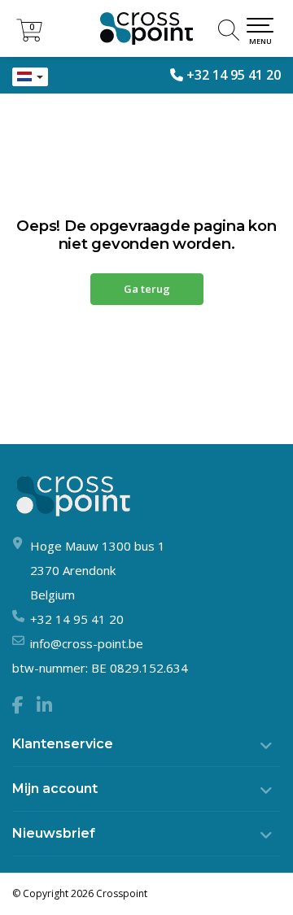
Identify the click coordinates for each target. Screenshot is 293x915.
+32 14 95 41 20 (233, 75)
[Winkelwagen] (29, 37)
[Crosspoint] (146, 28)
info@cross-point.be (86, 643)
